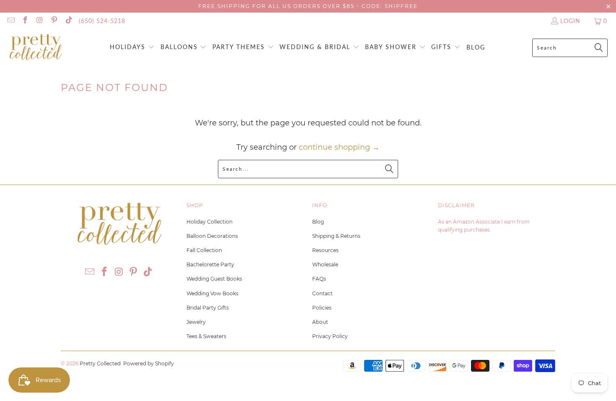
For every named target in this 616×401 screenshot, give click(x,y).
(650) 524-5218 (102, 20)
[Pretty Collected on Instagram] (39, 20)
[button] (132, 47)
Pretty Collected (100, 363)
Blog (318, 222)
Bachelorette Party (210, 264)
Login (570, 20)
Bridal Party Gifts (207, 308)
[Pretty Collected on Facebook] (25, 20)
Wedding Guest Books (214, 279)
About (320, 322)
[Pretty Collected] (35, 48)
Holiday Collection (209, 222)
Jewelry (196, 322)
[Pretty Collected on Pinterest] (54, 20)
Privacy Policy (330, 336)
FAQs (319, 279)
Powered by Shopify (148, 363)
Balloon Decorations (212, 236)
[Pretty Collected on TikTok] (68, 20)
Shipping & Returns (336, 236)
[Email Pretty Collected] (10, 20)
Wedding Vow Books (212, 293)
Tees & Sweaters (206, 336)
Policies (321, 308)
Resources (325, 250)
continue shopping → (339, 147)
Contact (322, 293)
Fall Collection (204, 250)
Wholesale (325, 264)
